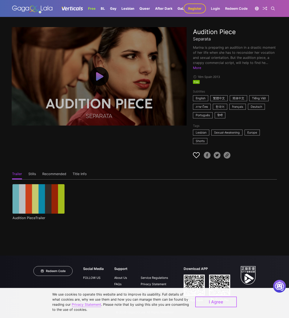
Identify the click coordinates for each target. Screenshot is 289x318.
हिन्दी (220, 115)
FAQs (117, 284)
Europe (252, 132)
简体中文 (238, 98)
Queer (144, 8)
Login (215, 8)
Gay (113, 8)
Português (203, 115)
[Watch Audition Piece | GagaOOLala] (32, 8)
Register (194, 8)
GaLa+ (183, 8)
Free (92, 8)
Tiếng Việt (259, 98)
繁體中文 (219, 98)
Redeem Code (236, 8)
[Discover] (265, 8)
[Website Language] (257, 8)
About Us (120, 277)
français (237, 106)
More (197, 68)
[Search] (273, 8)
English (200, 98)
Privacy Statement (153, 284)
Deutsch (256, 106)
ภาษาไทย (202, 106)
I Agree (216, 301)
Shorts (200, 141)
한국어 (220, 106)
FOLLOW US (91, 277)
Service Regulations (154, 277)
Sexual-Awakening (227, 132)
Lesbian (127, 8)
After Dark (163, 8)
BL (103, 8)
